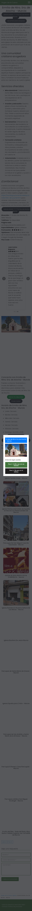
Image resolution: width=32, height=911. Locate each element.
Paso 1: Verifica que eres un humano (16, 464)
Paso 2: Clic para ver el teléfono (16, 471)
